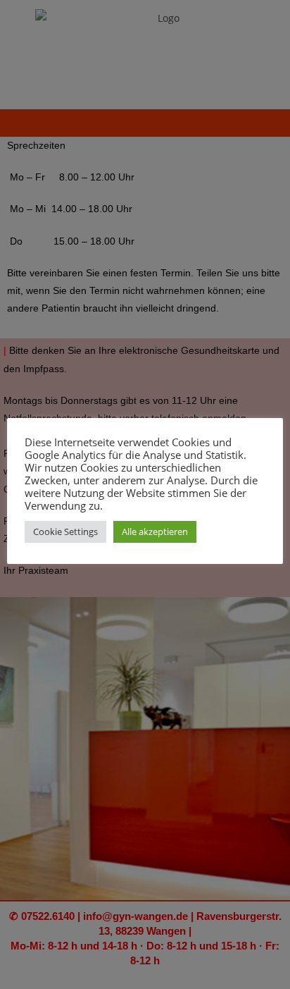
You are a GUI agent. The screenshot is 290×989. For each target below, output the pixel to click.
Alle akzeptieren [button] (155, 531)
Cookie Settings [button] (65, 531)
